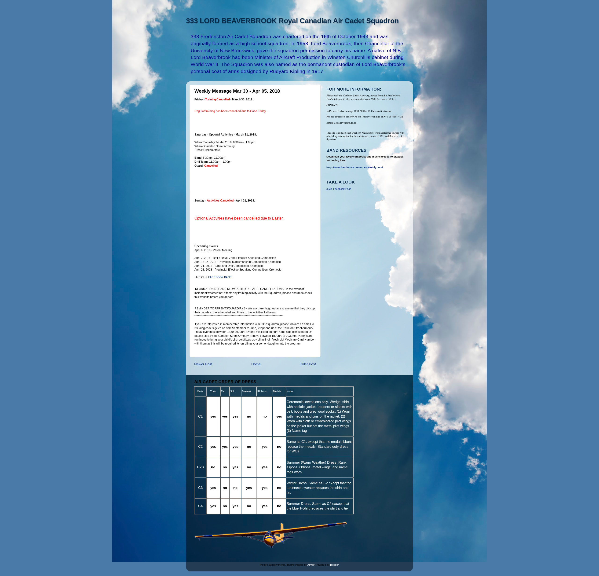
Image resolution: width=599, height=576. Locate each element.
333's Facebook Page (338, 188)
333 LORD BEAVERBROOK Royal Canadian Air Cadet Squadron (292, 21)
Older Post (308, 364)
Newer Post (203, 364)
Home (256, 364)
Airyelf (310, 564)
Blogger (334, 564)
